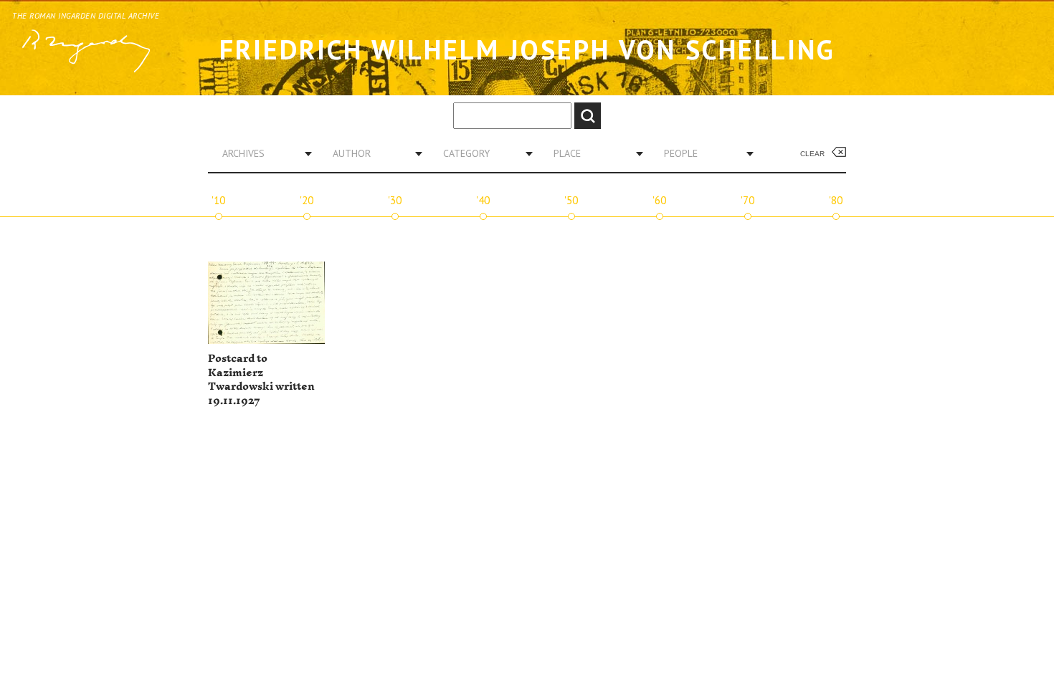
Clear (812, 154)
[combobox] (261, 153)
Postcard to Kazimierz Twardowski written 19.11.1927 (261, 379)
